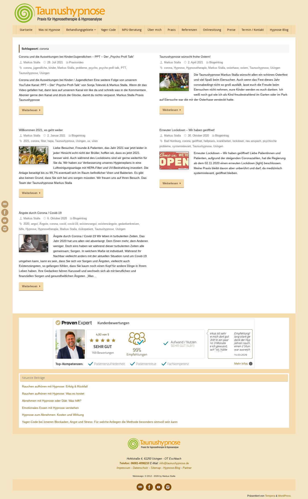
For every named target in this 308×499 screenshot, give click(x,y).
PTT (123, 67)
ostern (244, 67)
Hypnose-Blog (171, 467)
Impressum (123, 467)
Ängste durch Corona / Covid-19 (40, 212)
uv (88, 141)
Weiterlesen (30, 110)
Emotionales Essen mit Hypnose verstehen (50, 407)
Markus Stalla (31, 62)
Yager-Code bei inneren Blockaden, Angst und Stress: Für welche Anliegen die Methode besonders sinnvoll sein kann (99, 422)
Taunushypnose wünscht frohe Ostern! (185, 56)
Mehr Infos (241, 363)
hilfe (21, 229)
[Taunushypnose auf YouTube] (4, 220)
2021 (26, 141)
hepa (50, 141)
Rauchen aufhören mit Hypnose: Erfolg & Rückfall (55, 386)
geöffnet (197, 141)
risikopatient (85, 229)
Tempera (270, 495)
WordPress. (284, 495)
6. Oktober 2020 (57, 218)
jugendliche (40, 67)
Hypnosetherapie (196, 67)
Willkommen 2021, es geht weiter (41, 130)
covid (63, 223)
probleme (81, 67)
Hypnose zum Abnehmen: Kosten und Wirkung (53, 414)
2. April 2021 (195, 62)
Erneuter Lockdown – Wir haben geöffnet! (187, 130)
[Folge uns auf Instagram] (4, 228)
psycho (93, 67)
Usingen (44, 73)
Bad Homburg (172, 141)
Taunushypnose (28, 73)
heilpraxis (209, 141)
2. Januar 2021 (56, 135)
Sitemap (156, 467)
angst (34, 223)
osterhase (233, 67)
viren (95, 141)
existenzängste (107, 223)
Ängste (43, 223)
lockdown (238, 141)
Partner (187, 467)
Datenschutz (140, 467)
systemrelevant (181, 146)
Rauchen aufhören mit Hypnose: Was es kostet (53, 393)
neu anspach (253, 141)
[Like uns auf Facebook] (4, 212)
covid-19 (73, 223)
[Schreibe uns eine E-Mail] (4, 204)
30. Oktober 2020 (198, 135)
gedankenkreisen (128, 223)
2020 (26, 223)
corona (27, 67)
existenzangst (88, 223)
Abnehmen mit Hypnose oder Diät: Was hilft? (51, 400)
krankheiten (224, 141)
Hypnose (179, 67)
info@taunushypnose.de (174, 463)
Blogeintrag (216, 62)
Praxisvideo (76, 62)
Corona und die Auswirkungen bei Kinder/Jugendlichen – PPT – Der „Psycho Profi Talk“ (76, 56)
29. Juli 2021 (55, 62)
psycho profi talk (109, 67)
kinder (52, 67)
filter (43, 141)
